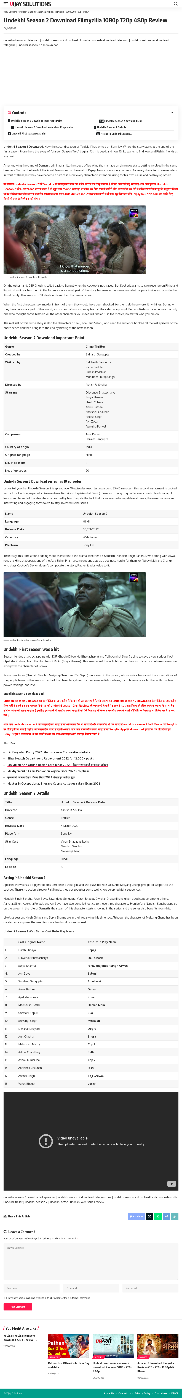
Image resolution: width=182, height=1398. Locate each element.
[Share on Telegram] (166, 1216)
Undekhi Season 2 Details (111, 127)
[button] (7, 3)
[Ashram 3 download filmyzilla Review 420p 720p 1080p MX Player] (157, 1346)
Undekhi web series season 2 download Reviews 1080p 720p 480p (112, 1367)
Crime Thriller (95, 346)
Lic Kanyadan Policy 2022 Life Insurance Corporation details (48, 752)
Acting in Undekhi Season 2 (116, 133)
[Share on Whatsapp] (158, 1216)
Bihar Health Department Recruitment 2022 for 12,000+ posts (50, 758)
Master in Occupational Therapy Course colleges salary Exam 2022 (53, 783)
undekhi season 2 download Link (123, 120)
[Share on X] (149, 1216)
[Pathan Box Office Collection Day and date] (68, 1346)
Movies (54, 1357)
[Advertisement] (91, 77)
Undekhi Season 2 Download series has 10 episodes (44, 127)
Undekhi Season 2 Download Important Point (36, 120)
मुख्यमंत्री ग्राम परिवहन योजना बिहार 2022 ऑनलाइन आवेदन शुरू (41, 777)
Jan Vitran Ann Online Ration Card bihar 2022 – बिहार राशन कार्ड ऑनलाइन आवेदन (57, 765)
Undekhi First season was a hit (29, 133)
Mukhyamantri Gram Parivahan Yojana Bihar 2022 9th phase (48, 771)
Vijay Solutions (30, 3)
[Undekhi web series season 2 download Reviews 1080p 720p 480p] (113, 1346)
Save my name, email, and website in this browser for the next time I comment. (49, 1297)
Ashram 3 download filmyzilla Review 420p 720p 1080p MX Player (155, 1367)
